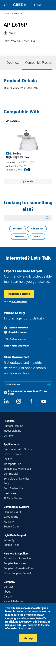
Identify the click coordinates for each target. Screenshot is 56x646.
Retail (7, 483)
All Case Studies (13, 498)
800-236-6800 (19, 301)
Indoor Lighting (12, 430)
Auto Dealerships (13, 488)
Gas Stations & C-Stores (18, 449)
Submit (49, 384)
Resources (19, 236)
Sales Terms (11, 516)
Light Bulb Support (15, 535)
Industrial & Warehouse (17, 468)
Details (30, 181)
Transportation (12, 464)
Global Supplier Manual (17, 573)
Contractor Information (17, 558)
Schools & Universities (16, 478)
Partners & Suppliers (16, 553)
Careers (8, 596)
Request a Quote (19, 294)
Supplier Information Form (19, 568)
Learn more (26, 628)
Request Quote (12, 511)
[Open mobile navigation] (50, 5)
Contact (37, 236)
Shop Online (23, 345)
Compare (15, 121)
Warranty (9, 521)
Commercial (11, 473)
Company (9, 581)
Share (12, 33)
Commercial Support (16, 506)
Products (7, 13)
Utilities (8, 459)
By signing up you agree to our (27, 392)
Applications (37, 229)
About (7, 591)
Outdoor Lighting (13, 425)
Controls (9, 435)
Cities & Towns (12, 454)
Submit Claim (12, 526)
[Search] (5, 5)
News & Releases (14, 601)
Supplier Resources (15, 563)
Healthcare (10, 493)
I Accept (28, 638)
